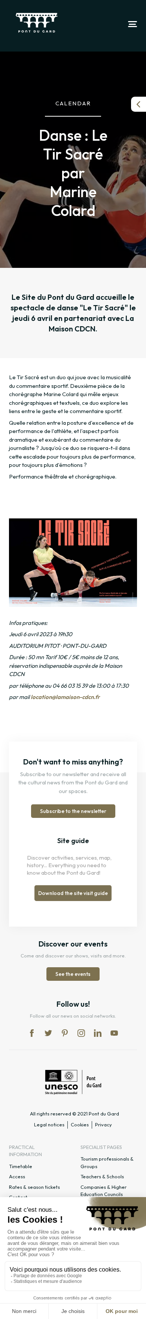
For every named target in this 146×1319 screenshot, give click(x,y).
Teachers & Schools (102, 1176)
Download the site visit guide (73, 893)
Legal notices (49, 1124)
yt (114, 1033)
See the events (73, 974)
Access (17, 1176)
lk (97, 1033)
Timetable (20, 1166)
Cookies (80, 1124)
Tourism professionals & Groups (107, 1162)
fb (31, 1033)
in (81, 1033)
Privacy (103, 1124)
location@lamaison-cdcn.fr (65, 697)
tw (48, 1033)
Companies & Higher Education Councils (103, 1190)
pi (64, 1033)
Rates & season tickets (34, 1187)
